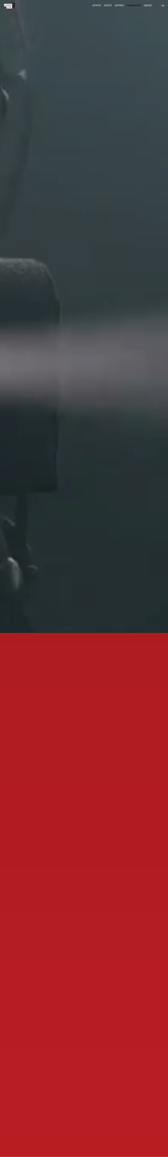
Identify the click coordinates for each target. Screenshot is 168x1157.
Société (108, 6)
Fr (160, 6)
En (163, 6)
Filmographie (134, 6)
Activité (97, 6)
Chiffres (119, 6)
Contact (148, 6)
